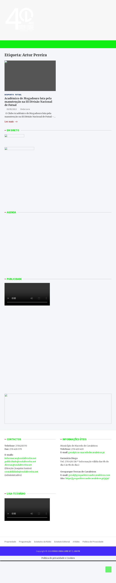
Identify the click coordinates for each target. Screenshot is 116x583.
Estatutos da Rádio (42, 541)
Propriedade (10, 541)
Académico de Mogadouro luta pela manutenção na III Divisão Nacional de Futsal (28, 102)
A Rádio (76, 541)
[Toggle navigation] (8, 44)
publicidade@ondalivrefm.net (20, 461)
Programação (25, 541)
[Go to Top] (108, 569)
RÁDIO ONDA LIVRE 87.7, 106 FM (66, 551)
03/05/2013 (12, 109)
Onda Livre (25, 109)
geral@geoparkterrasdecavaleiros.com (89, 475)
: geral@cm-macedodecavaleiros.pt (86, 452)
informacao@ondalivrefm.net (20, 458)
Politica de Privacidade (93, 541)
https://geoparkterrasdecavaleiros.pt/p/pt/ (87, 478)
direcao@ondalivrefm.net (18, 465)
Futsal (18, 94)
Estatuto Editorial (62, 541)
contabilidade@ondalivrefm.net (21, 471)
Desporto (9, 94)
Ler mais (9, 121)
